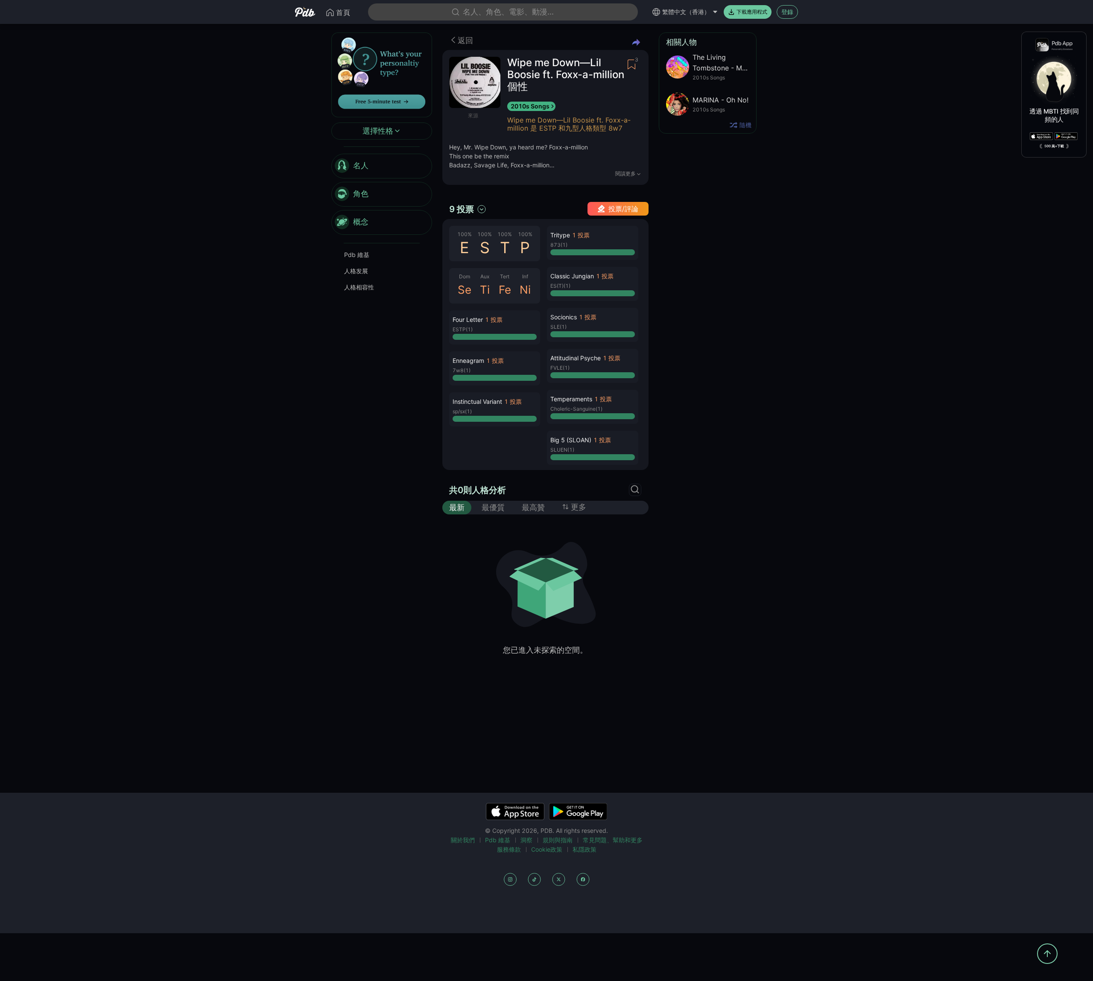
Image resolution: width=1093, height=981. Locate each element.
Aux (484, 276)
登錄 (787, 11)
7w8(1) (462, 370)
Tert (504, 276)
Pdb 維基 (356, 254)
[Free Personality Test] (381, 74)
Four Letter (468, 319)
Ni (525, 289)
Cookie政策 (546, 849)
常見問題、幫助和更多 (613, 840)
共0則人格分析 (477, 490)
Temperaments (571, 399)
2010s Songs (530, 106)
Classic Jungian (572, 276)
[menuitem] (381, 166)
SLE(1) (558, 327)
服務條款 (509, 849)
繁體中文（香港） (686, 11)
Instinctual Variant (477, 401)
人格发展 (356, 270)
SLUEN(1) (562, 450)
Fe (505, 289)
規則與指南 (558, 840)
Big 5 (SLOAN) (570, 440)
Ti (485, 289)
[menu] (381, 194)
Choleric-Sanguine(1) (576, 409)
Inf (525, 276)
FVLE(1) (560, 368)
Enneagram (468, 360)
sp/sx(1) (462, 411)
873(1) (558, 245)
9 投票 (461, 209)
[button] (495, 327)
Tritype (560, 235)
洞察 (526, 840)
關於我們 (463, 840)
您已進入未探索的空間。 (545, 649)
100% (464, 234)
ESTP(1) (463, 329)
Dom (464, 276)
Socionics (563, 317)
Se (464, 289)
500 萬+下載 (1054, 146)
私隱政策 (584, 849)
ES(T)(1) (560, 286)
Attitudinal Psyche (575, 358)
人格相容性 (359, 287)
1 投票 (494, 319)
